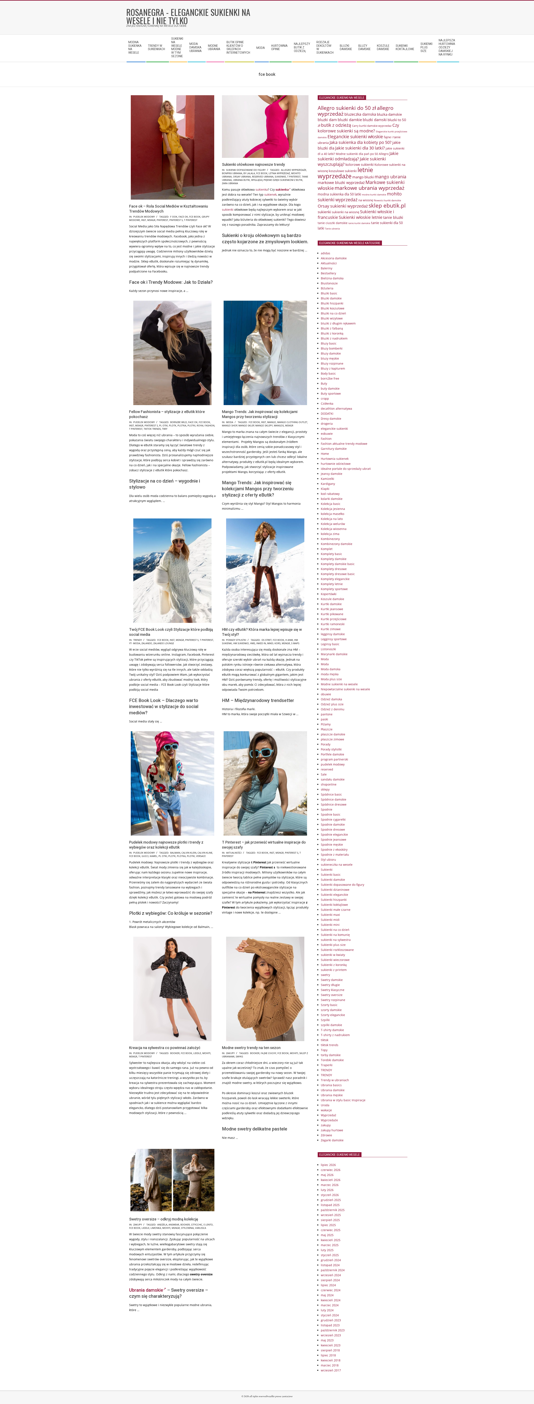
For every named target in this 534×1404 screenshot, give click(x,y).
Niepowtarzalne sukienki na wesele (345, 689)
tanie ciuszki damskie (333, 223)
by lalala (249, 173)
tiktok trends (152, 428)
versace (201, 856)
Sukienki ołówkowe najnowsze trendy (253, 164)
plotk (172, 425)
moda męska (330, 674)
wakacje (326, 1110)
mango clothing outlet (292, 422)
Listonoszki (328, 649)
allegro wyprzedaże (293, 169)
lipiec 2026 (328, 1165)
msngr (151, 220)
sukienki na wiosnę (345, 212)
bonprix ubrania (232, 173)
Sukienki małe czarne (335, 910)
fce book (194, 216)
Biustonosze (329, 283)
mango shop (229, 425)
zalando (146, 643)
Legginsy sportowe (334, 639)
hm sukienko (241, 643)
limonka (156, 1227)
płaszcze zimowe (332, 739)
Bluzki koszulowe (332, 308)
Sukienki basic (331, 875)
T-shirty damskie (332, 1030)
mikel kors (274, 643)
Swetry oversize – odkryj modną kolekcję (163, 1219)
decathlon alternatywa (336, 409)
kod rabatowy (330, 494)
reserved (327, 769)
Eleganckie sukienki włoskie (355, 136)
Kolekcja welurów (333, 524)
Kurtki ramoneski (333, 624)
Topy (324, 1050)
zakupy (230, 1053)
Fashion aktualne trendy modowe (344, 444)
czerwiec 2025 (330, 1230)
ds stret (267, 639)
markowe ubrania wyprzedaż (369, 187)
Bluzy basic (328, 343)
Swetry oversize (332, 995)
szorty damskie (331, 1010)
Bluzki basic (329, 293)
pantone (326, 714)
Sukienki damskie (333, 880)
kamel (153, 856)
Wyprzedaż (328, 1115)
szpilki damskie (331, 1025)
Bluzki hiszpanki (332, 303)
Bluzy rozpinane (332, 363)
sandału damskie (333, 779)
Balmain (175, 852)
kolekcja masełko (332, 514)
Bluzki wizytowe (332, 318)
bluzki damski (375, 119)
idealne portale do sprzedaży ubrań (346, 469)
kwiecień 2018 (330, 1360)
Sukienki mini (330, 925)
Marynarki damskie (334, 654)
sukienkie (280, 176)
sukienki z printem (334, 970)
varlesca (200, 1227)
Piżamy (326, 724)
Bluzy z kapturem (333, 368)
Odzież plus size (332, 704)
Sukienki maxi (330, 915)
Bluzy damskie (331, 353)
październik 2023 (333, 1330)
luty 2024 (327, 1310)
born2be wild (178, 422)
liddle (197, 1053)
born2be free (330, 378)
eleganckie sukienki (334, 429)
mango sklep (246, 425)
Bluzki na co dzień (333, 313)
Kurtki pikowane (332, 614)
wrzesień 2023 (331, 1335)
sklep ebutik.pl (387, 205)
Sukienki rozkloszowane (337, 950)
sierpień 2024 (330, 1280)
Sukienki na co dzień (335, 930)
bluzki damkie (350, 119)
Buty (324, 383)
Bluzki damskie (331, 298)
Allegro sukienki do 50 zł (347, 107)
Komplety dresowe (334, 569)
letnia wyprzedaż (279, 173)
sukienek (270, 194)
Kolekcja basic (330, 504)
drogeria (327, 424)
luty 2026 (327, 1190)
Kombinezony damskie (336, 544)
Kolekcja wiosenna (333, 529)
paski (324, 719)
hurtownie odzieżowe (336, 464)
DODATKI (327, 414)
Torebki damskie (332, 1060)
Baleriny (326, 268)
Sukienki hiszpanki (334, 900)
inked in (261, 643)
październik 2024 (333, 1270)
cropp (325, 398)
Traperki (326, 1065)
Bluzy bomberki (332, 348)
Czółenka (327, 403)
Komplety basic (331, 554)
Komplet (326, 549)
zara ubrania (230, 183)
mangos (279, 425)
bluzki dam (327, 119)
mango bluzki (363, 176)
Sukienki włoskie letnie (360, 217)
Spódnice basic (331, 794)
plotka (182, 425)
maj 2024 (327, 1295)
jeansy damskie (331, 474)
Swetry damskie (332, 980)
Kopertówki (328, 594)
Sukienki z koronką (334, 965)
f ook (173, 216)
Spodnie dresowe (333, 829)
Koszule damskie (332, 599)
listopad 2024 (330, 1265)
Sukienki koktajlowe (334, 905)
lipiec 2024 (328, 1285)
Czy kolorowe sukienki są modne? (358, 128)
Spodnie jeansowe (333, 839)
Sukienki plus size (333, 945)
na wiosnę (365, 200)
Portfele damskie (332, 754)
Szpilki (325, 1020)
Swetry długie (330, 985)
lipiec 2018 (328, 1355)
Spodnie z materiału (335, 855)
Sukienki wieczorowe (335, 960)
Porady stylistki (236, 639)
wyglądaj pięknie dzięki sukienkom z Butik (276, 179)
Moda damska (330, 669)
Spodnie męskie (332, 844)
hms (252, 643)
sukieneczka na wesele (337, 865)
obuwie (326, 694)
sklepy (325, 789)
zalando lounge (163, 643)
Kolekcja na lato (332, 519)
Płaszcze (326, 729)
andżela (162, 1224)
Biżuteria (327, 288)
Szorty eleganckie (333, 1015)
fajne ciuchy (268, 1053)
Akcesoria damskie (334, 258)
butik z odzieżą (336, 125)
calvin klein (188, 852)
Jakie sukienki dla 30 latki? (360, 148)
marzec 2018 (330, 1365)
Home (325, 454)
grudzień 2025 (331, 1200)
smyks (239, 1056)
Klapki (325, 489)
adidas (325, 253)
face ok (183, 216)
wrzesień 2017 (331, 1370)
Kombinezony (330, 539)
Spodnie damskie (333, 824)
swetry (325, 975)
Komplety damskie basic (338, 564)
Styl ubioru (328, 860)
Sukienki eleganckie (334, 895)
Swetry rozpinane (333, 1000)
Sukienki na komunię (335, 935)
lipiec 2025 (328, 1225)
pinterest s (176, 220)
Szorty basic (329, 1005)
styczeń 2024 (330, 1315)
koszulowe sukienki (343, 171)
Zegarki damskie (332, 1140)
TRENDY (137, 639)
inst (143, 220)
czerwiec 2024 (330, 1290)
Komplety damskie (333, 559)
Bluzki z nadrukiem (334, 338)
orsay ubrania (242, 176)
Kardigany (328, 484)
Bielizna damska (332, 278)
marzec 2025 (330, 1245)
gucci (145, 856)
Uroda (325, 1105)
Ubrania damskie (146, 1290)
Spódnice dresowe (333, 804)
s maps (295, 643)
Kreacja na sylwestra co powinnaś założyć (164, 1047)
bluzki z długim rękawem (338, 323)
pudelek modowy (144, 216)
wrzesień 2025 (331, 1215)
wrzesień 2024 (331, 1275)
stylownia (187, 1227)
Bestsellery (328, 273)
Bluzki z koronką (332, 333)
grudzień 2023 (331, 1320)
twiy (164, 428)
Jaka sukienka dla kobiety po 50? (361, 142)
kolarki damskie (332, 499)
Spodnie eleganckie (334, 834)
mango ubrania (390, 177)
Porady (325, 744)
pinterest (162, 220)
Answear (174, 1224)
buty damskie (330, 388)
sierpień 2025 (330, 1220)
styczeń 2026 (330, 1195)
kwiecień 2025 (330, 1240)
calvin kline (205, 852)
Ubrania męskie (332, 1095)
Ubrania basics (331, 1085)
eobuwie (327, 434)
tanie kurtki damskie (359, 223)
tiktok (324, 1040)
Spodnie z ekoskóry (334, 850)
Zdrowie (326, 1135)
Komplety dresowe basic (338, 574)
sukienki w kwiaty (333, 955)
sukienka (262, 189)
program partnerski (334, 759)
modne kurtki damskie (374, 194)
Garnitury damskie (334, 449)
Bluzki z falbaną (332, 328)
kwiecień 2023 (330, 1345)
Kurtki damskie (331, 604)
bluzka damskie (389, 114)
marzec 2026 (330, 1185)
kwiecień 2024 (330, 1300)
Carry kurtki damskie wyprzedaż (372, 126)
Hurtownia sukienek (335, 459)
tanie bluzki (393, 217)
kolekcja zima (330, 534)
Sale (324, 774)
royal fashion (205, 425)
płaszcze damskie (333, 734)
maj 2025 (327, 1235)
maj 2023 (327, 1340)
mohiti (206, 1053)
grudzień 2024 (331, 1260)
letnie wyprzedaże (345, 173)
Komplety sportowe (334, 589)
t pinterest (190, 220)
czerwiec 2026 (330, 1170)
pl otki (163, 425)
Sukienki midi (330, 920)
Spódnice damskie (333, 799)
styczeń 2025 (330, 1255)
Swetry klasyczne (332, 990)
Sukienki (326, 870)
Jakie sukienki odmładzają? (358, 156)
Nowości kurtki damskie (387, 200)
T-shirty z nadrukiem (335, 1035)
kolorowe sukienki (359, 164)
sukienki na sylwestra (336, 940)
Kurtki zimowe (331, 629)
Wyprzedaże (329, 1120)
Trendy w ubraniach (335, 1080)
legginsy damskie (333, 634)
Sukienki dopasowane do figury (246, 169)
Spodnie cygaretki (333, 819)
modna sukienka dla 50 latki (339, 194)
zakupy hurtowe (332, 1130)
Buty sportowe (331, 393)
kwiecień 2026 (330, 1180)
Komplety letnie (332, 584)
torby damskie (331, 1055)
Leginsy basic (330, 644)
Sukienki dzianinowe (335, 890)
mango (271, 422)
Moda (229, 422)
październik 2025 (333, 1210)
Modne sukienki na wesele (339, 684)
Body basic (328, 373)
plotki (191, 425)
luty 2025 (327, 1250)
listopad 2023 (330, 1325)
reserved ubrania (262, 176)
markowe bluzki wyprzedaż (341, 182)
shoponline (328, 784)
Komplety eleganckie (335, 579)
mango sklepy (264, 425)
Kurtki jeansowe (332, 609)
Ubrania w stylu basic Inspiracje (343, 1100)
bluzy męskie (330, 358)
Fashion (326, 439)
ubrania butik (241, 179)
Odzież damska (331, 699)
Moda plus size (331, 679)
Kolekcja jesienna (333, 509)
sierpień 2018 (330, 1350)
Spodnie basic (330, 814)
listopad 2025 (330, 1205)
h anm (289, 639)
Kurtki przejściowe (333, 619)
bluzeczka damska (360, 114)
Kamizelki (327, 479)
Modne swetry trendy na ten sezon (251, 1047)
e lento (208, 1224)
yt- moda (134, 643)
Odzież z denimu (332, 709)
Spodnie (326, 809)
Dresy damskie (331, 419)
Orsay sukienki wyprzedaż (343, 206)
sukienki (227, 210)
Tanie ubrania (332, 228)
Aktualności (234, 852)
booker (175, 1053)
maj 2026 (327, 1175)
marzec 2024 (330, 1305)
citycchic (196, 1224)
